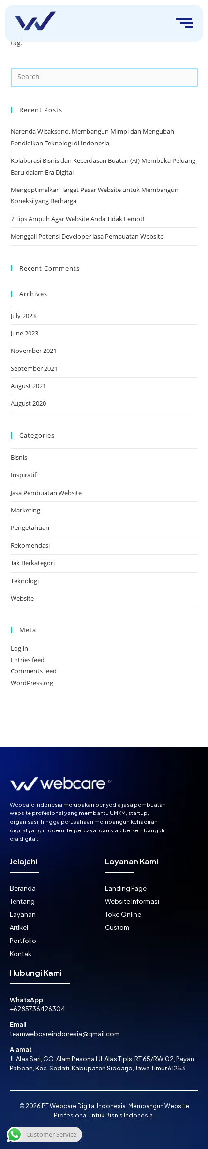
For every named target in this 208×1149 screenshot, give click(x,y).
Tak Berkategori (33, 563)
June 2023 (24, 333)
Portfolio (23, 940)
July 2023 (23, 315)
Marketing (25, 510)
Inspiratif (23, 474)
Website (22, 598)
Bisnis (19, 457)
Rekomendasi (30, 545)
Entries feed (28, 659)
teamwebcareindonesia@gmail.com (64, 1033)
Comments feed (34, 671)
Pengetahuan (30, 527)
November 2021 (34, 350)
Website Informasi (132, 901)
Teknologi (25, 580)
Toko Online (123, 914)
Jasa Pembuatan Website (46, 492)
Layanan (23, 914)
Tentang (22, 901)
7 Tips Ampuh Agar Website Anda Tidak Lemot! (77, 218)
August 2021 (28, 386)
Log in (19, 648)
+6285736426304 (37, 1009)
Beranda (23, 888)
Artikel (19, 927)
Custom (117, 927)
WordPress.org (32, 682)
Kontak (20, 954)
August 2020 (28, 403)
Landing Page (126, 888)
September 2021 (34, 368)
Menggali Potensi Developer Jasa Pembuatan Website (87, 236)
